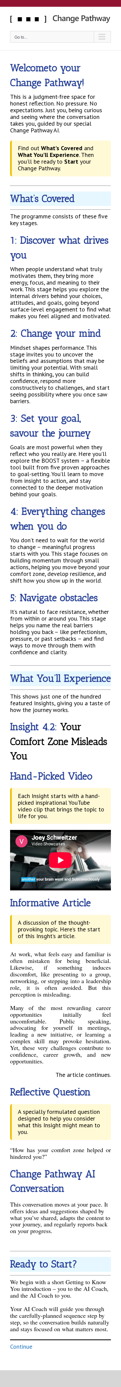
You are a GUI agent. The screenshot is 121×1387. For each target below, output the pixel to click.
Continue (21, 1346)
